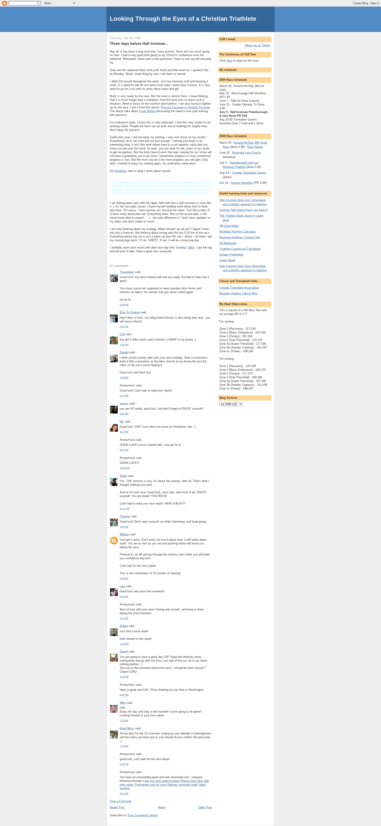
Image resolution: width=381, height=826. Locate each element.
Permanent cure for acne (150, 784)
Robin (123, 476)
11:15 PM (124, 508)
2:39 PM (124, 304)
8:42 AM (124, 578)
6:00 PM (124, 413)
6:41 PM (124, 450)
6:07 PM (124, 432)
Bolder (124, 626)
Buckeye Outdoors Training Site (239, 237)
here (229, 60)
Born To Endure (130, 312)
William (124, 534)
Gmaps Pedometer (231, 254)
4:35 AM (124, 526)
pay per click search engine (162, 781)
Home (161, 807)
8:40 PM (124, 695)
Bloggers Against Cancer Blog (238, 293)
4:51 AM (124, 793)
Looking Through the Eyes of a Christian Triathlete (183, 18)
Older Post (205, 807)
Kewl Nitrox (127, 728)
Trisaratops (127, 272)
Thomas (125, 516)
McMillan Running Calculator (237, 231)
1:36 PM (124, 644)
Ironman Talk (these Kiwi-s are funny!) (243, 210)
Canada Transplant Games (249, 172)
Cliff (122, 334)
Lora (122, 586)
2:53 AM (124, 720)
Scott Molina (147, 111)
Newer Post (117, 807)
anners (124, 403)
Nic (122, 421)
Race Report (255, 147)
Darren (124, 651)
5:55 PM (124, 764)
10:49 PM (125, 468)
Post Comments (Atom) (143, 815)
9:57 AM (124, 618)
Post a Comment (120, 801)
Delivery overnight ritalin (182, 784)
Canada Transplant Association (239, 287)
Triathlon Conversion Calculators (240, 248)
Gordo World (227, 260)
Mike (191, 247)
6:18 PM (124, 676)
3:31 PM (124, 326)
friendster (120, 171)
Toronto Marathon (242, 182)
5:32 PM (124, 395)
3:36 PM (124, 344)
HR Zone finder (229, 226)
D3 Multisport (227, 243)
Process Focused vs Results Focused (185, 107)
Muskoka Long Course (246, 152)
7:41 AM (124, 746)
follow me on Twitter (257, 45)
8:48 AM (124, 596)
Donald (124, 352)
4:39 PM (124, 377)
